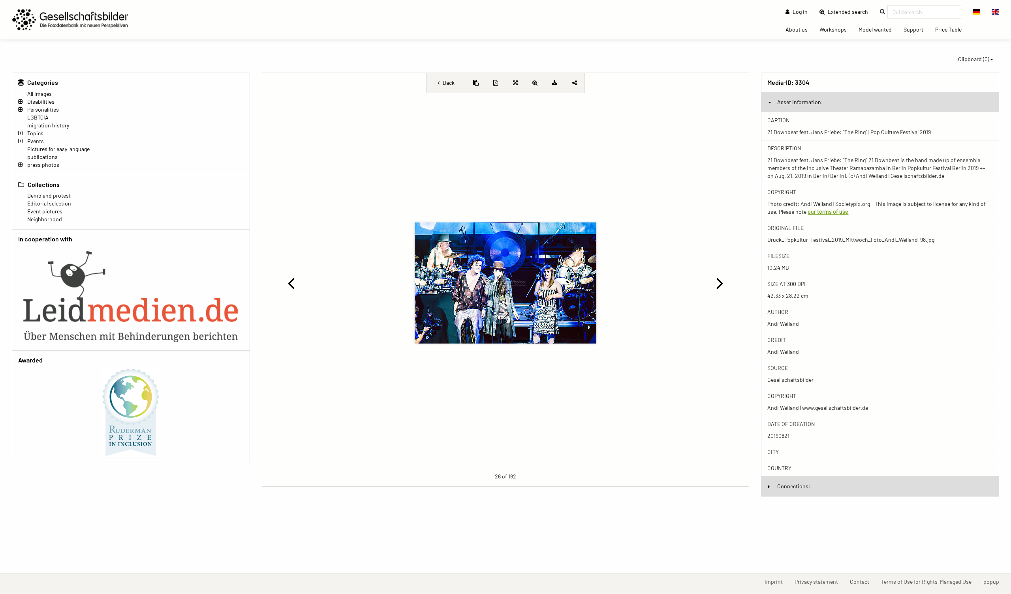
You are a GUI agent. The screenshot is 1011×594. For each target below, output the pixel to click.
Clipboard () (973, 59)
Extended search (850, 11)
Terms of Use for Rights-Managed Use (929, 581)
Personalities (43, 109)
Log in (799, 11)
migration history (48, 125)
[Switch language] (977, 12)
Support (916, 29)
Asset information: (800, 102)
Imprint (777, 581)
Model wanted (878, 29)
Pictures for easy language (58, 149)
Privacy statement (819, 581)
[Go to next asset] (720, 282)
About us (799, 29)
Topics (35, 133)
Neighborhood (44, 219)
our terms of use (828, 211)
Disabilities (40, 101)
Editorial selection (49, 203)
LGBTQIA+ (39, 117)
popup (994, 581)
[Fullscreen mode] (515, 83)
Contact (862, 581)
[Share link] (574, 83)
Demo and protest (49, 195)
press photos (43, 164)
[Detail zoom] (535, 83)
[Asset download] (555, 83)
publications (42, 156)
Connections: (793, 486)
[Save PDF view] (496, 83)
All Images (39, 93)
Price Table (951, 29)
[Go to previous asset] (291, 282)
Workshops (836, 29)
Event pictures (44, 211)
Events (35, 141)
